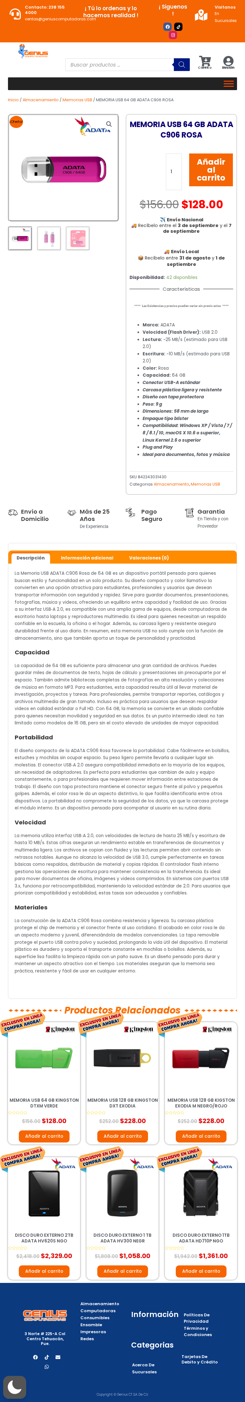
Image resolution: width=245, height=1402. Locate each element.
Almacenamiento (41, 100)
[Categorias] (229, 84)
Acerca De (143, 1365)
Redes (87, 1339)
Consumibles (94, 1318)
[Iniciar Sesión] (228, 61)
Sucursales (144, 1372)
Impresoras (93, 1332)
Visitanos (225, 7)
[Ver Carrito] (205, 61)
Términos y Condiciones (198, 1331)
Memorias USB (77, 100)
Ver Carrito (205, 67)
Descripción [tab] (31, 558)
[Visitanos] (201, 14)
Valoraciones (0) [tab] (149, 558)
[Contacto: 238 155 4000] (15, 13)
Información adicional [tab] (87, 558)
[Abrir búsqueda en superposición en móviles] (127, 64)
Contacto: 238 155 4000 (45, 10)
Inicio (13, 100)
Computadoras (97, 1311)
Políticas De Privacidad (197, 1318)
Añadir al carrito (211, 169)
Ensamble (91, 1325)
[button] (109, 124)
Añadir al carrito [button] (44, 1136)
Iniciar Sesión (228, 67)
